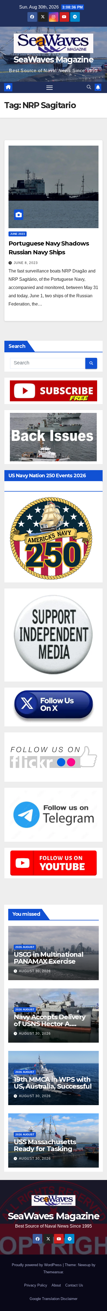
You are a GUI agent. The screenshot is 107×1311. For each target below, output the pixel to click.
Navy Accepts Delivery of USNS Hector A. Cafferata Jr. (49, 1024)
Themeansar (53, 1272)
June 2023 (17, 233)
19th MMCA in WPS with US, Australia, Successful (53, 1082)
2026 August (24, 947)
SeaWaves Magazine (53, 59)
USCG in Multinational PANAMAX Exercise (48, 957)
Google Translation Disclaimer (53, 1299)
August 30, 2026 (35, 971)
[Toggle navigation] (50, 87)
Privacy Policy (35, 1285)
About (56, 1285)
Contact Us (74, 1285)
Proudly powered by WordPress (37, 1265)
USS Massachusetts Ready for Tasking (45, 1145)
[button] (89, 87)
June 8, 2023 (26, 263)
